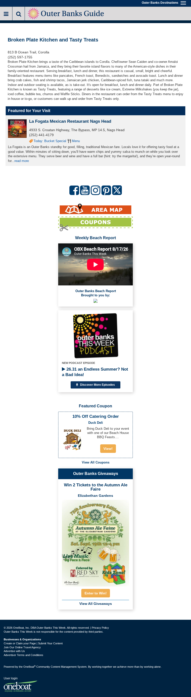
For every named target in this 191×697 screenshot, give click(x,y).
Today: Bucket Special (50, 141)
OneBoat (29, 666)
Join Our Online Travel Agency (22, 647)
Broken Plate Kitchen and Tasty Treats (53, 39)
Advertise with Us (14, 651)
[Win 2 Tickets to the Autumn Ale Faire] (95, 541)
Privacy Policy (100, 627)
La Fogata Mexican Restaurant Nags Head (70, 121)
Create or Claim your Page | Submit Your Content (33, 643)
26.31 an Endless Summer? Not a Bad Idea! (95, 372)
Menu (76, 141)
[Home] (66, 13)
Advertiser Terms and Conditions (23, 655)
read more (21, 161)
